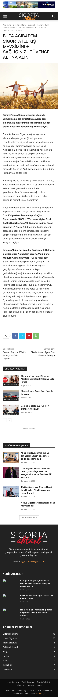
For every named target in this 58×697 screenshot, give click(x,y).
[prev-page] (5, 420)
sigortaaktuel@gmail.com (33, 561)
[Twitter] (22, 336)
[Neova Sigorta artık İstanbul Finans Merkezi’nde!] (11, 506)
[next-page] (9, 420)
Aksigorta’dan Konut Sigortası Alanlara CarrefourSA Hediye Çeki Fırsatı (37, 379)
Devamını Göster (28, 517)
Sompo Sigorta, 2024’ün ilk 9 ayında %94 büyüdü (14, 355)
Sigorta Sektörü (19, 25)
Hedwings (40, 693)
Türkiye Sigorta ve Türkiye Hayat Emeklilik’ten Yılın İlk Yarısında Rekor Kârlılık (36, 490)
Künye (39, 685)
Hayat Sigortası (12, 682)
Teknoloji (20, 685)
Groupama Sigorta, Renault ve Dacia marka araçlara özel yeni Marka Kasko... (35, 583)
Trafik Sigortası (28, 682)
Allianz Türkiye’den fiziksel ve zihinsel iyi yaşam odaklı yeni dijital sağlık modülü (35, 456)
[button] (5, 16)
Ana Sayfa (7, 25)
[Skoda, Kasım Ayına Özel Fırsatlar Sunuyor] (11, 395)
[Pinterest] (29, 336)
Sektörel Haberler (35, 25)
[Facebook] (15, 336)
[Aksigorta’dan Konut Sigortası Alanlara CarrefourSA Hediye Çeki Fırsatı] (11, 380)
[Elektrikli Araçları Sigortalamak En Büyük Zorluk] (10, 599)
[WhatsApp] (36, 336)
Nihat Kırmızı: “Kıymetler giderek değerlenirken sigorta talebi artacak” (36, 613)
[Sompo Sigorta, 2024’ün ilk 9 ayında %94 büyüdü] (11, 410)
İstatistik (30, 685)
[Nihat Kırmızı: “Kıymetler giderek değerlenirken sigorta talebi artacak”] (10, 613)
